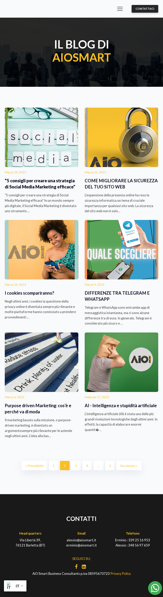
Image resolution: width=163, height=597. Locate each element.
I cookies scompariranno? (29, 293)
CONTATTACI (145, 8)
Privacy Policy (120, 574)
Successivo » (128, 465)
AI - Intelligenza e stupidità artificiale (121, 405)
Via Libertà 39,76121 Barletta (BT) (30, 542)
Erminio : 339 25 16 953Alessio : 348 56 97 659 (132, 542)
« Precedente (34, 465)
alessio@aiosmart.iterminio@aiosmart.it (81, 542)
